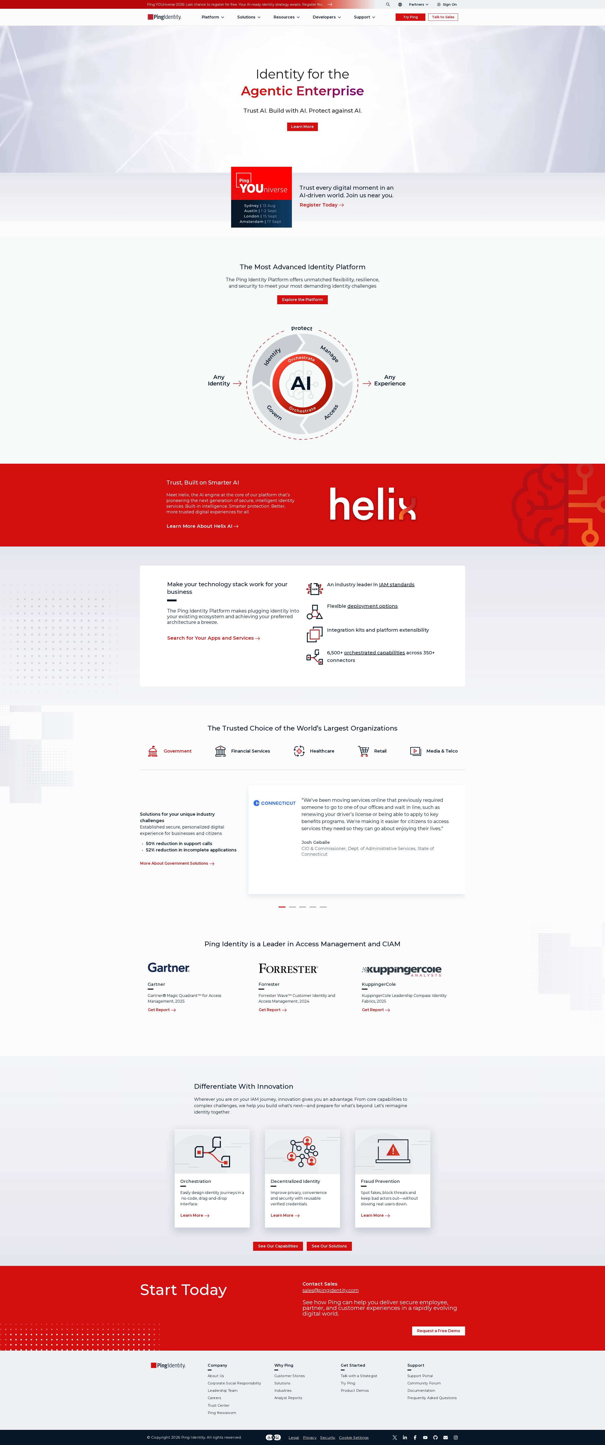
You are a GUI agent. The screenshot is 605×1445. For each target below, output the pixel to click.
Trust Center (218, 1405)
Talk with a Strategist (359, 1376)
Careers (214, 1398)
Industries (283, 1390)
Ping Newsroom (222, 1413)
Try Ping (410, 17)
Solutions (282, 1383)
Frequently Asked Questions (432, 1398)
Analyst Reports (288, 1398)
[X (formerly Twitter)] (395, 1437)
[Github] (435, 1437)
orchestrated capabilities (374, 653)
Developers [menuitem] (324, 17)
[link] (302, 127)
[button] (281, 907)
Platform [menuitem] (210, 17)
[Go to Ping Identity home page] (164, 17)
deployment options (372, 606)
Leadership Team (223, 1390)
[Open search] (388, 4)
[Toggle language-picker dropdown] (400, 4)
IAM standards (397, 584)
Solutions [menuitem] (246, 17)
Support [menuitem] (362, 17)
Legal (294, 1437)
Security (327, 1437)
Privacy (309, 1437)
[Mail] (445, 1437)
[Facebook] (415, 1437)
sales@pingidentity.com (330, 1290)
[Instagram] (456, 1437)
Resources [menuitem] (284, 17)
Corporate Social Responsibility (234, 1383)
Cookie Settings (354, 1437)
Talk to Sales (443, 17)
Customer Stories (289, 1376)
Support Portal (420, 1376)
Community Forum (424, 1383)
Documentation (421, 1390)
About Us (216, 1376)
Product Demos (355, 1390)
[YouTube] (425, 1437)
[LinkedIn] (405, 1437)
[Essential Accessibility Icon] (273, 1437)
